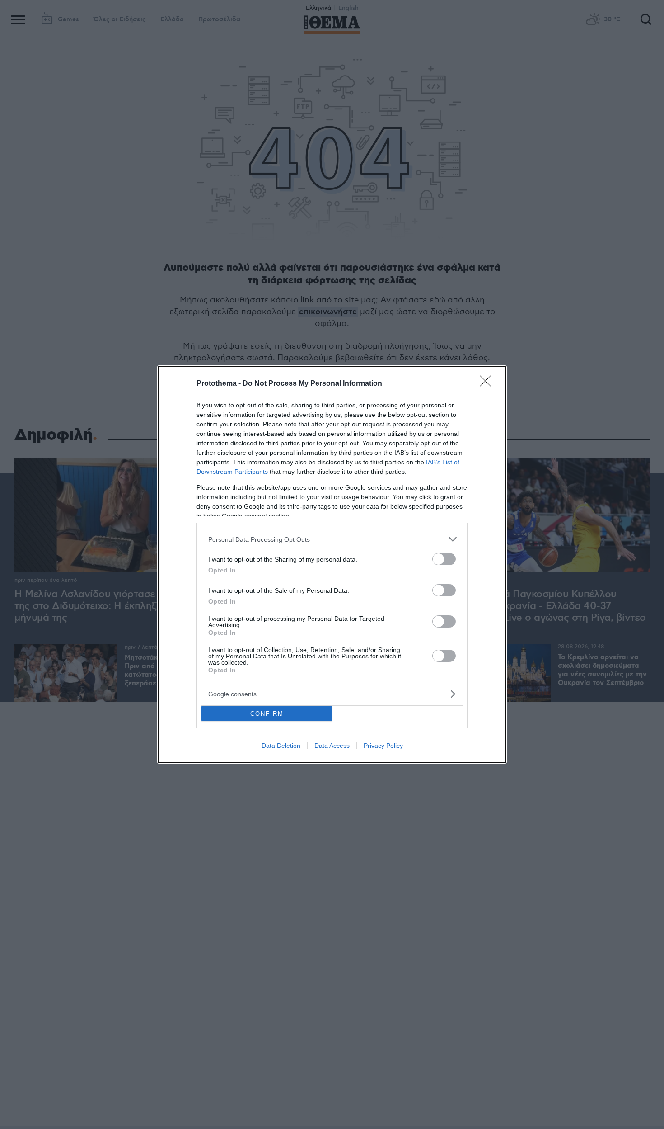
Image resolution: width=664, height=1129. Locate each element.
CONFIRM (267, 713)
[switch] (444, 559)
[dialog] (332, 564)
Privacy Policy (383, 745)
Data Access (332, 745)
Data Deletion (281, 745)
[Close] (488, 383)
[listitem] (332, 539)
